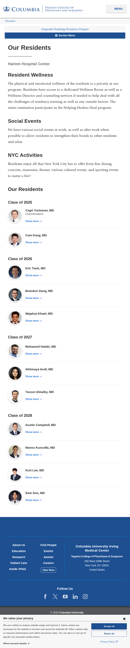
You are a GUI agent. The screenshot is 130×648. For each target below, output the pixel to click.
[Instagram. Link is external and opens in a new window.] (85, 596)
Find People (48, 545)
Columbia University (71, 612)
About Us (18, 545)
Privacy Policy (108, 641)
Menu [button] (118, 8)
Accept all (109, 626)
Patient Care (18, 563)
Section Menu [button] (66, 35)
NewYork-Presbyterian (65, 527)
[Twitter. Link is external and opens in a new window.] (55, 596)
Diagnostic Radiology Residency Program (65, 29)
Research (18, 557)
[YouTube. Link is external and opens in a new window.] (65, 596)
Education (10, 21)
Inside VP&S (18, 569)
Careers (48, 563)
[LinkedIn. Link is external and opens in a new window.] (75, 596)
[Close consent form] (124, 618)
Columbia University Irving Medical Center (24, 526)
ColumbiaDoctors (105, 526)
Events (48, 551)
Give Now (48, 570)
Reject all (109, 633)
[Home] (42, 9)
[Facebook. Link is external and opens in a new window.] (45, 596)
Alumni (48, 557)
